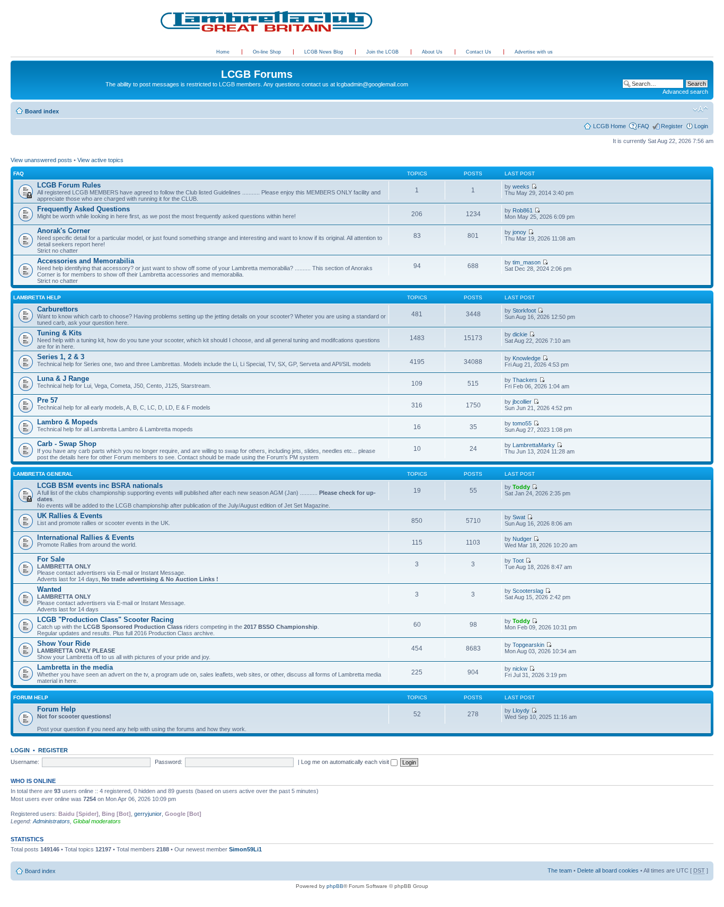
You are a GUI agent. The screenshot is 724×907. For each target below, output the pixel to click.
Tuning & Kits (59, 333)
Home (222, 52)
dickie (520, 334)
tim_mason (527, 262)
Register (672, 126)
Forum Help (30, 697)
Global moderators (97, 821)
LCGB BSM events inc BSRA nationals (100, 486)
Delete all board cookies (608, 870)
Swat (519, 517)
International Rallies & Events (85, 537)
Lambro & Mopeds (67, 422)
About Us (433, 52)
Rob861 (523, 210)
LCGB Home (609, 126)
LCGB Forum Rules (69, 185)
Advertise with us (534, 52)
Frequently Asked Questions (83, 209)
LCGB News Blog (324, 52)
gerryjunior (148, 814)
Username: (25, 762)
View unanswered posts (41, 160)
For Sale (51, 559)
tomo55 (522, 423)
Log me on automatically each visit (346, 762)
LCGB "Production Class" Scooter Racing (105, 620)
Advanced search (685, 91)
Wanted (49, 589)
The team (560, 870)
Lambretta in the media (75, 667)
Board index (42, 111)
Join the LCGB (383, 52)
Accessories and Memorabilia (85, 261)
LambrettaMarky (534, 445)
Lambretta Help (37, 297)
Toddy (521, 487)
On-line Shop (267, 52)
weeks (521, 186)
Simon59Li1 (245, 849)
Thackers (525, 380)
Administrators (51, 821)
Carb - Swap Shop (66, 444)
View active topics (100, 160)
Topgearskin (528, 645)
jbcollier (522, 401)
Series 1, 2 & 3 (60, 357)
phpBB (334, 886)
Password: (168, 762)
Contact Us (479, 52)
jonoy (519, 232)
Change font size (700, 109)
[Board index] (17, 63)
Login (701, 126)
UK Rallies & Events (69, 516)
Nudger (522, 539)
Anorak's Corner (63, 231)
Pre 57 (47, 400)
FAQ (643, 126)
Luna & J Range (63, 379)
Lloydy (521, 710)
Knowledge (527, 358)
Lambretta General (43, 474)
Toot (518, 560)
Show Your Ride (63, 643)
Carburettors (57, 309)
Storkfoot (524, 310)
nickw (520, 668)
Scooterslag (528, 591)
